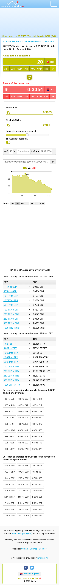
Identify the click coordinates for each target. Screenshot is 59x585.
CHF (46, 96)
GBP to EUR (9, 399)
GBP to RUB (37, 436)
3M (17, 203)
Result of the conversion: (17, 83)
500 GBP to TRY (11, 380)
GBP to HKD (37, 418)
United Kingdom (31, 573)
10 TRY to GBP (10, 296)
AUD (33, 69)
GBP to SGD (23, 443)
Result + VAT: (12, 107)
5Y (36, 203)
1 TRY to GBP (10, 287)
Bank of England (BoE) (22, 533)
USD (19, 69)
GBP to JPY (37, 424)
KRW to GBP (9, 497)
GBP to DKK (9, 418)
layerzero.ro (42, 558)
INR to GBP (37, 466)
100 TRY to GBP (11, 309)
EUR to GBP (9, 466)
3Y (32, 203)
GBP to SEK (9, 443)
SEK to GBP (9, 509)
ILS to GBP (23, 491)
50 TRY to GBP (10, 305)
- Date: (36, 151)
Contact (24, 549)
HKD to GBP (37, 484)
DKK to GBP (9, 484)
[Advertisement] (29, 22)
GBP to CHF (37, 405)
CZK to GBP (37, 478)
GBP (6, 69)
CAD (39, 69)
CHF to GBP (37, 472)
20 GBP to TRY (10, 357)
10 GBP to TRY (10, 353)
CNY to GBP (9, 478)
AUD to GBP (10, 472)
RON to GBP (23, 503)
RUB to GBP (37, 503)
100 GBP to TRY (11, 366)
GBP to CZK (37, 411)
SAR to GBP (37, 516)
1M (12, 203)
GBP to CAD (23, 405)
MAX (42, 203)
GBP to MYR (23, 430)
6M (22, 203)
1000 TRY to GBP (11, 328)
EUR (13, 69)
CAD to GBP (23, 472)
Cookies (43, 549)
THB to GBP (37, 509)
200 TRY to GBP (11, 314)
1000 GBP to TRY (11, 385)
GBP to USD (23, 399)
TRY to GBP (9, 516)
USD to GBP (23, 466)
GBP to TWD (23, 449)
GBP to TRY (9, 449)
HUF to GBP (9, 491)
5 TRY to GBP (10, 291)
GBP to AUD (10, 405)
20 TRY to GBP (10, 300)
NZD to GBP (37, 497)
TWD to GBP (23, 516)
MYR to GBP (23, 497)
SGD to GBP (23, 509)
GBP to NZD (37, 430)
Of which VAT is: (14, 120)
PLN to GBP (9, 503)
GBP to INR (37, 399)
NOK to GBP (23, 484)
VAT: (6, 151)
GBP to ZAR (23, 411)
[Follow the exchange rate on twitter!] (32, 568)
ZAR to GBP (23, 478)
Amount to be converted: (17, 55)
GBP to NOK (23, 418)
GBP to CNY (9, 411)
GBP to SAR (37, 449)
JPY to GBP (37, 491)
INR (26, 69)
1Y (27, 203)
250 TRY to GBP (11, 319)
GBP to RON (23, 436)
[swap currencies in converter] (29, 77)
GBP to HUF (9, 424)
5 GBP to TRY (10, 348)
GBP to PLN (9, 436)
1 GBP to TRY (10, 344)
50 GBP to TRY (10, 362)
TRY (46, 69)
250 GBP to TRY (11, 375)
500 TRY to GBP (11, 323)
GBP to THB (37, 443)
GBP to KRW (9, 430)
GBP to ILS (23, 424)
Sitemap (33, 549)
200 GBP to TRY (11, 371)
